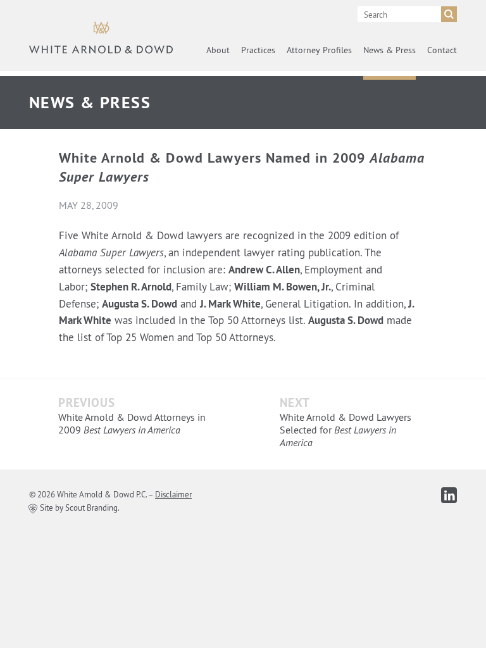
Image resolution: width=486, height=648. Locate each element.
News (389, 50)
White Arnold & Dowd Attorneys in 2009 (132, 423)
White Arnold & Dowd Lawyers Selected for (345, 430)
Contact (442, 50)
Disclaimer (173, 494)
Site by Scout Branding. (79, 507)
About (218, 50)
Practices (258, 50)
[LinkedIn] (449, 495)
